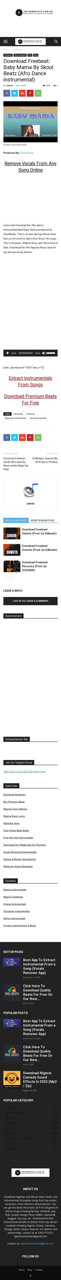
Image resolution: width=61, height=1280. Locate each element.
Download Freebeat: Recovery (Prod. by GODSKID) (35, 566)
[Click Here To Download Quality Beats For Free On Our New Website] (11, 992)
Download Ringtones (14, 794)
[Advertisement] (30, 31)
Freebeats (17, 49)
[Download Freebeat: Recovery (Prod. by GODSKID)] (11, 566)
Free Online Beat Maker (16, 830)
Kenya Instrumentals (14, 918)
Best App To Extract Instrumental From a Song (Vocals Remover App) (39, 966)
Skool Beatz (27, 152)
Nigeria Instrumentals (14, 889)
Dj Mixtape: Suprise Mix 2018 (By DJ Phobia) (45, 460)
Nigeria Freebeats (13, 896)
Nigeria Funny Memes (15, 809)
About (21, 1269)
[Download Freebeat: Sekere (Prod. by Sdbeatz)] (11, 533)
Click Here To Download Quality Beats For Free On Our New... (37, 992)
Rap (35, 55)
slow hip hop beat (38, 418)
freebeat (31, 414)
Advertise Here (11, 823)
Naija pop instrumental (15, 418)
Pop (29, 55)
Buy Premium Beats (14, 801)
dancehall (18, 414)
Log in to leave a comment (30, 601)
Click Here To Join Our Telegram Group (24, 771)
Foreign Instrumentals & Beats (19, 925)
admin (9, 85)
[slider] (51, 353)
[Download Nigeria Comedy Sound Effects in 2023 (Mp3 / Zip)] (11, 1079)
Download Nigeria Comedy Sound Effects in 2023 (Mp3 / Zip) (40, 1079)
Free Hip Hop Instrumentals (18, 837)
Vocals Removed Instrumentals (20, 852)
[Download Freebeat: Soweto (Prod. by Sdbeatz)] (11, 550)
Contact (39, 1269)
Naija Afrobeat (20, 55)
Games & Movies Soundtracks (19, 859)
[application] (30, 353)
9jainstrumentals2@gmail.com (37, 1243)
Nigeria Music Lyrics (14, 816)
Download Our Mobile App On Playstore (24, 844)
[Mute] (43, 353)
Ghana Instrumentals (14, 904)
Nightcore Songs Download (18, 866)
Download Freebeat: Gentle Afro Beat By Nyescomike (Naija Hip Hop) (15, 464)
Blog (30, 1269)
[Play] (7, 353)
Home (6, 49)
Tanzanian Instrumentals (16, 911)
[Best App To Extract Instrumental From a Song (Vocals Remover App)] (11, 962)
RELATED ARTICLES (16, 520)
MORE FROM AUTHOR (42, 520)
